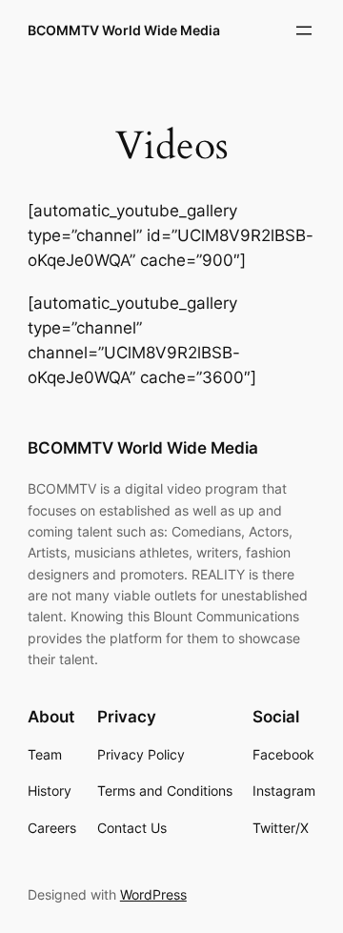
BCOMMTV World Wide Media (124, 30)
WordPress (153, 894)
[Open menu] (304, 30)
